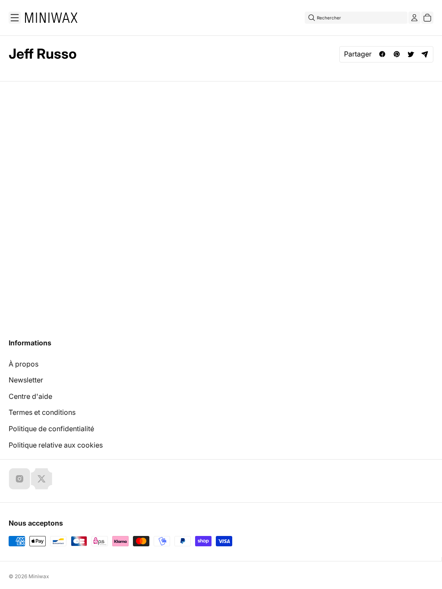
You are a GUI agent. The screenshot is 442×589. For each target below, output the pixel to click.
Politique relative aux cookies (56, 445)
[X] (41, 478)
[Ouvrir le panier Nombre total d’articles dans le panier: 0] (427, 18)
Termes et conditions (42, 412)
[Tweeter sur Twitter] (410, 54)
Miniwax (38, 576)
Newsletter (26, 380)
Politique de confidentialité (51, 428)
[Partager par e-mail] (425, 54)
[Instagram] (19, 478)
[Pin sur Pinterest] (396, 54)
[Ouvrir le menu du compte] (414, 18)
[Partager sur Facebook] (382, 54)
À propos (23, 364)
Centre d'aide (30, 396)
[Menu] (15, 18)
